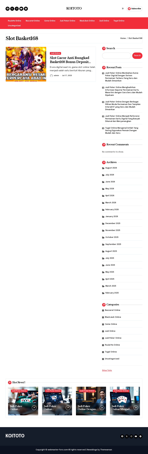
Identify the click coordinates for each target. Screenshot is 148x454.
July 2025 (109, 258)
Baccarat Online (33, 21)
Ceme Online (49, 21)
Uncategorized (14, 25)
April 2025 (109, 279)
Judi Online (104, 21)
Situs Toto (107, 370)
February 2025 (112, 293)
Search (110, 48)
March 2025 (110, 286)
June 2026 (110, 182)
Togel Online (119, 21)
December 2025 (112, 223)
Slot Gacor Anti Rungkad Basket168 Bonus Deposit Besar (69, 62)
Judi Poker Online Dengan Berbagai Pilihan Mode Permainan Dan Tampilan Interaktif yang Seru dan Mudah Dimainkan (123, 106)
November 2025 (112, 230)
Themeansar (106, 450)
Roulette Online (14, 21)
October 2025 (111, 237)
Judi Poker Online (67, 21)
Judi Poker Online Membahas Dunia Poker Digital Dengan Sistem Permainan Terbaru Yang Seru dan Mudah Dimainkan (121, 77)
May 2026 (109, 189)
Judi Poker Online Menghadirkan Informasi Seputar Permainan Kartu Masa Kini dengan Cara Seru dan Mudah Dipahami (123, 91)
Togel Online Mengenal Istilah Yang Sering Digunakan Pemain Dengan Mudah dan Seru (121, 130)
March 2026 (110, 203)
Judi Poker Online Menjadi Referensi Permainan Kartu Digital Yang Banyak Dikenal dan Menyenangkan (122, 118)
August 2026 (111, 168)
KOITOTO (74, 8)
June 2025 (110, 265)
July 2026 (109, 175)
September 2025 (113, 244)
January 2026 (111, 217)
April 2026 (109, 196)
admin (56, 75)
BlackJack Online (87, 21)
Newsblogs (92, 450)
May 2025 (109, 272)
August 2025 (111, 251)
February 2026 (112, 210)
